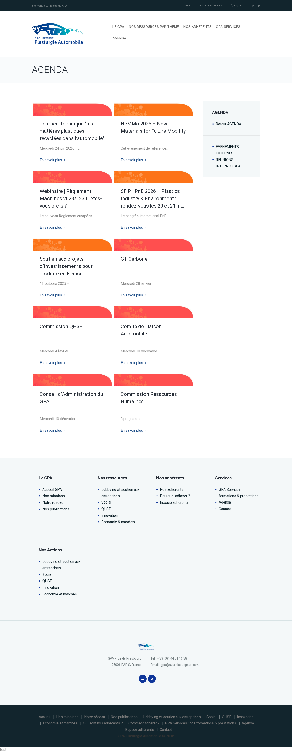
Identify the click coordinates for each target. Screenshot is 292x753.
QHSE (106, 509)
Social (106, 502)
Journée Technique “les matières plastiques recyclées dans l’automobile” (72, 131)
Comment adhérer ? (143, 723)
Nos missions (53, 496)
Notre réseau (52, 502)
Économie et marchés (59, 594)
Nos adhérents (171, 489)
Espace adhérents (211, 5)
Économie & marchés (118, 522)
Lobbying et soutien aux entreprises (172, 717)
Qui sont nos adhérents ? (103, 723)
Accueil (44, 717)
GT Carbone (134, 259)
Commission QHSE (61, 326)
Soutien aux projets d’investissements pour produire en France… (66, 266)
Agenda (225, 502)
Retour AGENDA (228, 124)
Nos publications (55, 509)
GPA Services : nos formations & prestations (200, 723)
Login (237, 5)
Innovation (109, 515)
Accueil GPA (52, 489)
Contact (187, 5)
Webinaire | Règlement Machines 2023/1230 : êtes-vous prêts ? (71, 198)
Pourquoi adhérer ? (175, 496)
